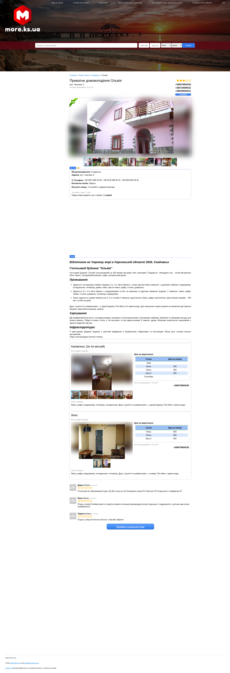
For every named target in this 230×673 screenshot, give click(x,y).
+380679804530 (183, 84)
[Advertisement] (130, 571)
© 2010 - (10, 668)
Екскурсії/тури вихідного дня (167, 2)
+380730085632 (183, 88)
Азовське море (81, 2)
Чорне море (57, 2)
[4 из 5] (186, 80)
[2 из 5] (180, 80)
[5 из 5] (189, 80)
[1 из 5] (177, 80)
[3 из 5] (183, 80)
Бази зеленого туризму (130, 2)
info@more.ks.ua (15, 663)
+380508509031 (183, 91)
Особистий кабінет (202, 2)
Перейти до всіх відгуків (130, 526)
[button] (86, 127)
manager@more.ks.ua (31, 663)
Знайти (188, 45)
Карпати (103, 2)
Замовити (183, 94)
